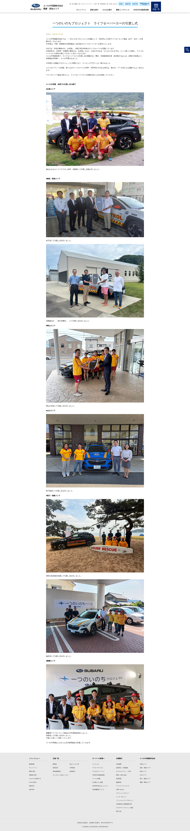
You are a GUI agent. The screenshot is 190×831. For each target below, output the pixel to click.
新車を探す (94, 10)
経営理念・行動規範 (122, 768)
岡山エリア (143, 771)
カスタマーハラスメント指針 (124, 807)
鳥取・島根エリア (145, 768)
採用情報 (103, 4)
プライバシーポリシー (122, 793)
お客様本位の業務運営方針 (124, 804)
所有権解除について (98, 789)
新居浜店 (55, 768)
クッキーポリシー (121, 797)
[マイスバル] (144, 4)
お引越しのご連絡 (97, 782)
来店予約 (135, 4)
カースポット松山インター (61, 775)
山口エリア (143, 775)
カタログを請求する (35, 778)
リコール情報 (96, 778)
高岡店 (55, 764)
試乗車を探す (33, 775)
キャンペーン (81, 10)
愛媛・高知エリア (145, 782)
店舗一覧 (156, 9)
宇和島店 (72, 768)
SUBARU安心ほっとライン (100, 786)
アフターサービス (97, 768)
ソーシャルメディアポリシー (124, 800)
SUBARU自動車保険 (141, 10)
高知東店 (72, 771)
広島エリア (143, 764)
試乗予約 (128, 4)
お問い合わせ (113, 4)
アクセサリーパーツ (98, 771)
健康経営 (118, 782)
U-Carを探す (107, 10)
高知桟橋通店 (57, 771)
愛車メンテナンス (122, 10)
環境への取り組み (121, 775)
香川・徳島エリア (145, 778)
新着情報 (31, 764)
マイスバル (95, 764)
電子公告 (118, 811)
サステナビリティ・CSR (89, 4)
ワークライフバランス (122, 786)
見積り (121, 4)
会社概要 (75, 4)
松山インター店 (74, 764)
